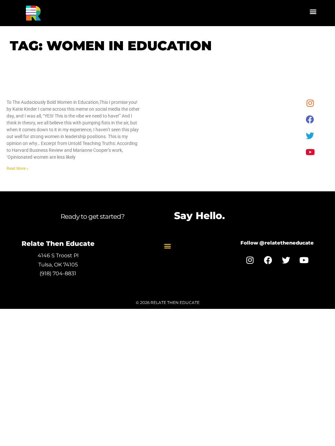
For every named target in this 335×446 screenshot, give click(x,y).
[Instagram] (310, 103)
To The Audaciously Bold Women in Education (62, 92)
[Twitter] (310, 135)
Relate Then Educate (58, 243)
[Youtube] (310, 152)
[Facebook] (310, 119)
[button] (313, 11)
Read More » (17, 168)
